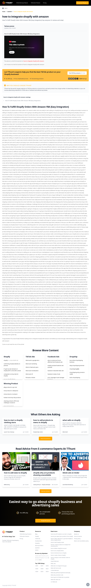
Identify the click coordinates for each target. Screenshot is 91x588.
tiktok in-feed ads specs (32, 367)
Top (88, 584)
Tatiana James (9, 26)
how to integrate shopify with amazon (23, 11)
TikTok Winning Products (22, 3)
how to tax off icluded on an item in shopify (61, 534)
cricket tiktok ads (55, 570)
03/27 (47, 568)
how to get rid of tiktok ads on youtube (60, 577)
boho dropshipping (75, 377)
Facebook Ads (38, 541)
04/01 (36, 565)
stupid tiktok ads (55, 561)
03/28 (42, 568)
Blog (36, 534)
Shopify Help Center (38, 432)
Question (9, 11)
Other (40, 559)
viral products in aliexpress (11, 390)
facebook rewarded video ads (56, 370)
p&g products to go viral (10, 387)
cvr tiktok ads (54, 581)
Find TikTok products (77, 73)
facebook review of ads (54, 374)
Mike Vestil (65, 432)
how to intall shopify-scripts (57, 542)
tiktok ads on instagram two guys (59, 565)
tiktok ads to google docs (32, 360)
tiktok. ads (53, 563)
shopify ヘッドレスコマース (11, 360)
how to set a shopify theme (57, 550)
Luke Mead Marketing (68, 484)
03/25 (42, 571)
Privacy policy (77, 538)
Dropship (37, 543)
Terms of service (78, 536)
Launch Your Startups (9, 432)
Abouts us (76, 534)
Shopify (37, 536)
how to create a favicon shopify (58, 555)
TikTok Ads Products (35, 3)
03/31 (42, 565)
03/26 (36, 571)
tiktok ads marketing (31, 364)
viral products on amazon (10, 394)
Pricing (44, 3)
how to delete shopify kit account (58, 548)
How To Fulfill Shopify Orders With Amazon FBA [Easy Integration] (22, 100)
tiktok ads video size (55, 579)
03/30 (47, 565)
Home (3, 11)
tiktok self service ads (56, 568)
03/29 (36, 568)
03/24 (47, 571)
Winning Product (39, 545)
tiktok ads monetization (32, 370)
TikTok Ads (37, 538)
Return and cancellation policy (81, 541)
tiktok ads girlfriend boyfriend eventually (60, 572)
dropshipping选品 (74, 369)
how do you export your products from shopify (62, 536)
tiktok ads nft (29, 374)
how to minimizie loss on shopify (58, 553)
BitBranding (7, 484)
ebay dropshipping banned (77, 365)
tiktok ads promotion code (57, 575)
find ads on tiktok (30, 377)
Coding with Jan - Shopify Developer (41, 484)
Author (36, 550)
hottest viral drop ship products (12, 397)
